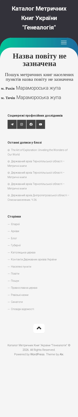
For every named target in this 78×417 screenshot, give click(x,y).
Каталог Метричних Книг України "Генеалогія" (39, 18)
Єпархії (15, 224)
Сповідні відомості (22, 309)
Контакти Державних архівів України (34, 259)
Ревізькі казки (19, 294)
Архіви (15, 231)
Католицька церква (23, 252)
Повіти (15, 273)
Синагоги (17, 301)
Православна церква (24, 287)
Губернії (16, 245)
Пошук (15, 280)
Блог (14, 238)
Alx (61, 354)
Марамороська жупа (31, 88)
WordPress (37, 354)
